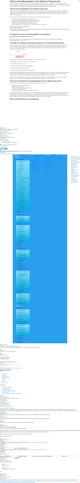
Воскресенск (20, 479)
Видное (9, 479)
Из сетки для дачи (22, 314)
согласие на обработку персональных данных (36, 442)
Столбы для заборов (49, 164)
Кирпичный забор (22, 249)
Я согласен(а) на (11, 368)
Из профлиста (20, 159)
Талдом (5, 482)
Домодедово (29, 479)
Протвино (48, 481)
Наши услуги (72, 155)
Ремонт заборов (5, 392)
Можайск (2, 481)
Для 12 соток (21, 198)
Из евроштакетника (23, 321)
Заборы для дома (21, 323)
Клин (53, 479)
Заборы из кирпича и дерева (23, 251)
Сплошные (21, 233)
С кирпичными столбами (22, 162)
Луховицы (73, 479)
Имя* (1, 363)
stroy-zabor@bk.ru (4, 146)
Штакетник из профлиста (61, 158)
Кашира (46, 479)
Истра (42, 479)
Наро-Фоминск (15, 481)
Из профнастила (22, 310)
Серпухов (70, 481)
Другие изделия (47, 155)
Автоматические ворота (35, 157)
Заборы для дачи (21, 308)
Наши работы (5, 376)
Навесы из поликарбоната (48, 159)
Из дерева (21, 312)
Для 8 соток (21, 194)
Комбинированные (22, 182)
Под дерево (21, 166)
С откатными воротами (23, 178)
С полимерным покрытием (22, 219)
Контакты (4, 381)
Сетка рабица (61, 160)
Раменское (56, 481)
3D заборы (19, 264)
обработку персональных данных (14, 368)
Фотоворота (34, 171)
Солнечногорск (76, 481)
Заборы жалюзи (3, 138)
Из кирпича (21, 319)
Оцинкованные (22, 190)
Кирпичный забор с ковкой (23, 258)
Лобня (69, 479)
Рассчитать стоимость (5, 369)
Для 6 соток (21, 192)
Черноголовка (18, 482)
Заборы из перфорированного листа (23, 299)
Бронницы (2, 479)
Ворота (32, 155)
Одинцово (25, 481)
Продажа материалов (61, 155)
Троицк (9, 482)
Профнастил (61, 156)
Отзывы (4, 374)
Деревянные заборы (22, 224)
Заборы (15, 155)
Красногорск (61, 479)
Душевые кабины (49, 161)
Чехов (22, 482)
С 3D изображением (23, 283)
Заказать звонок (3, 153)
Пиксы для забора (49, 165)
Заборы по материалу (17, 157)
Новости (4, 378)
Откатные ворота (36, 161)
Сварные (19, 244)
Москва (6, 481)
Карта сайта (4, 382)
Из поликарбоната (21, 242)
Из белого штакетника (23, 271)
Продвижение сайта (4, 408)
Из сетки (20, 327)
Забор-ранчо (21, 240)
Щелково (30, 482)
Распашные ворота (36, 163)
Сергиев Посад (64, 481)
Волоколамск (14, 479)
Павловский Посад (41, 481)
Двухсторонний (22, 282)
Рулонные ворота (36, 167)
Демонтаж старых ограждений (9, 390)
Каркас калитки (35, 170)
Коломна (56, 479)
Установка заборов (6, 389)
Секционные (21, 180)
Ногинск (20, 481)
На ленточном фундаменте (21, 201)
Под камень (21, 164)
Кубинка (66, 479)
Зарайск (39, 479)
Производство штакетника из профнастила (11, 393)
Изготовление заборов (7, 386)
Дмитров (25, 479)
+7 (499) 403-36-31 (23, 40)
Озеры (28, 481)
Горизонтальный (22, 235)
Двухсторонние (22, 186)
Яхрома (33, 482)
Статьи (3, 380)
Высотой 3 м (21, 209)
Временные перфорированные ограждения (49, 169)
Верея (6, 479)
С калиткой (34, 164)
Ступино (2, 482)
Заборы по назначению (18, 306)
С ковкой (20, 184)
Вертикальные (22, 231)
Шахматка (21, 229)
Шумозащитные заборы (22, 212)
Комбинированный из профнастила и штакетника (23, 275)
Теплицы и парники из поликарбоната (49, 157)
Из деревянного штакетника (22, 227)
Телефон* (2, 365)
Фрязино (13, 482)
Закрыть (2, 415)
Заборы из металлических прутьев (24, 295)
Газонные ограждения (20, 341)
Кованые (19, 246)
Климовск (50, 479)
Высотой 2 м (21, 205)
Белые (20, 172)
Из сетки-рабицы (22, 215)
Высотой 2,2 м (22, 207)
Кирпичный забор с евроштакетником (23, 255)
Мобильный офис (6, 377)
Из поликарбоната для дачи (23, 317)
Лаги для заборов (49, 163)
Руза (60, 481)
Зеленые (20, 170)
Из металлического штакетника (21, 269)
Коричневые (21, 168)
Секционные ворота (36, 165)
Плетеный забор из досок (23, 238)
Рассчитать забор (11, 153)
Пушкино (52, 481)
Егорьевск (35, 479)
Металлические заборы (20, 292)
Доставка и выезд (6, 388)
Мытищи (10, 481)
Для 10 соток (21, 196)
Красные (20, 176)
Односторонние (22, 188)
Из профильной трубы (20, 261)
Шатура (25, 482)
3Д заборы (2, 134)
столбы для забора (33, 73)
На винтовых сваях (22, 203)
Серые (20, 174)
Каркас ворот (35, 168)
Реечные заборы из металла (23, 303)
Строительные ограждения (20, 338)
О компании (4, 373)
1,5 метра (21, 221)
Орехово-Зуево (33, 481)
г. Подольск (3, 144)
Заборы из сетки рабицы (5, 130)
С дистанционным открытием (36, 159)
